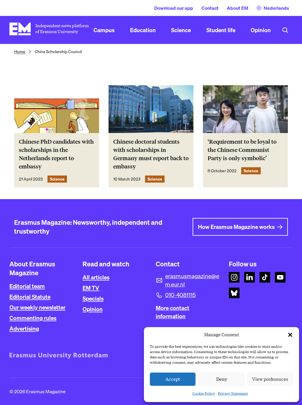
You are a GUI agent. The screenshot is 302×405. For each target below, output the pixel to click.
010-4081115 (180, 295)
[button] (290, 335)
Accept (172, 379)
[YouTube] (280, 277)
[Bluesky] (234, 293)
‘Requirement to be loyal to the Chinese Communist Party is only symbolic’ (242, 150)
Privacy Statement (233, 393)
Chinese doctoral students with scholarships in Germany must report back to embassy (151, 154)
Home (19, 52)
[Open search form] (285, 30)
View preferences (270, 379)
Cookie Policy (203, 393)
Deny (221, 379)
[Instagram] (234, 277)
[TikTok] (265, 277)
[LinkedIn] (249, 277)
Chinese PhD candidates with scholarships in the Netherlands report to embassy (56, 154)
